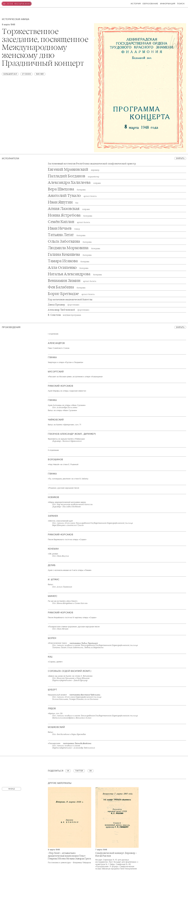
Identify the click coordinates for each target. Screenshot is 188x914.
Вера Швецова (66, 189)
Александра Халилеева (74, 183)
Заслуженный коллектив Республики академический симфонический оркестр (92, 163)
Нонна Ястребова (70, 215)
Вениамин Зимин (72, 281)
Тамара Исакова (68, 261)
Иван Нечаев (64, 228)
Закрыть (180, 158)
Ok (90, 771)
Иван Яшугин (63, 202)
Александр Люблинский (68, 310)
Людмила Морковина (74, 248)
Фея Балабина (66, 287)
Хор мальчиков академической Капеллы (70, 299)
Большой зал (10, 74)
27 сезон (26, 74)
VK (68, 771)
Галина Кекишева (70, 254)
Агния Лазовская (69, 209)
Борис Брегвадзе (71, 294)
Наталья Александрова (75, 274)
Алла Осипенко (68, 268)
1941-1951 (40, 74)
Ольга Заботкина (70, 241)
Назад (11, 789)
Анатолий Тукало (72, 196)
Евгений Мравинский (73, 169)
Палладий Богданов (73, 176)
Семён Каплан (69, 222)
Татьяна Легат (66, 235)
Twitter (79, 771)
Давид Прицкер (63, 304)
